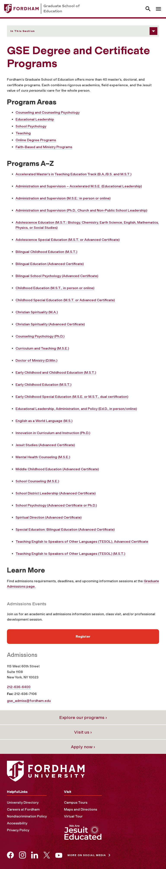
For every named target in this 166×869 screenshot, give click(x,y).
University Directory (22, 802)
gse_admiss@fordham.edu (29, 701)
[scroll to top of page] (153, 856)
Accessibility (17, 823)
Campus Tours (75, 802)
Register (83, 636)
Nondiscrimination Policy (27, 816)
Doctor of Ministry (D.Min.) (36, 360)
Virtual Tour (73, 816)
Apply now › (83, 746)
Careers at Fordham (23, 809)
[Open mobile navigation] (158, 8)
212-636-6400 (18, 687)
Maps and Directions (80, 809)
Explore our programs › (83, 717)
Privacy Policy (18, 830)
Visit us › (83, 732)
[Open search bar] (148, 8)
